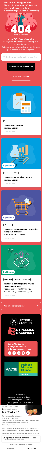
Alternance (8, 225)
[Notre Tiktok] (28, 353)
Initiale (6, 121)
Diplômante (8, 165)
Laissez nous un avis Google (19, 397)
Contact (19, 394)
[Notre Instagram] (9, 353)
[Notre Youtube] (23, 353)
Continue (7, 173)
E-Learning (26, 279)
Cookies (28, 399)
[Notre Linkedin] (18, 353)
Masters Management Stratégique (17, 291)
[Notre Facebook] (14, 353)
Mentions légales (15, 399)
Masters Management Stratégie (16, 289)
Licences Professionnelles (14, 234)
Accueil (16, 34)
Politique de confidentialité (19, 402)
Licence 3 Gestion (10, 128)
